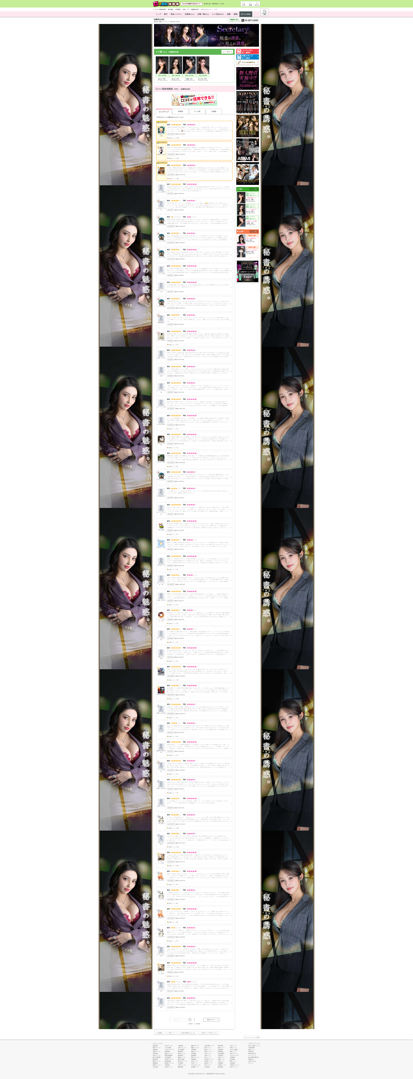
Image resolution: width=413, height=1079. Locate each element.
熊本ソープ (233, 1051)
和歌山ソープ (208, 1063)
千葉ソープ (221, 1061)
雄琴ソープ (207, 1047)
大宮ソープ (207, 1053)
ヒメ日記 (218, 14)
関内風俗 (180, 1051)
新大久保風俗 (156, 1057)
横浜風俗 (220, 1067)
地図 (229, 14)
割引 (166, 14)
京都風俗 (220, 1063)
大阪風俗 (220, 1049)
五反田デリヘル (169, 1059)
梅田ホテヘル (195, 1045)
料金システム (176, 14)
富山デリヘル (234, 1067)
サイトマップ (252, 1055)
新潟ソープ (221, 1047)
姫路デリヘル (195, 1051)
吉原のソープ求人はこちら (209, 1033)
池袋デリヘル (156, 1051)
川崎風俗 (232, 1063)
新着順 (180, 111)
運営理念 (251, 1051)
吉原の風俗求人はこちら (188, 1033)
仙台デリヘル (234, 1053)
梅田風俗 (180, 1067)
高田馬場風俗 (168, 1055)
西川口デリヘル (182, 1061)
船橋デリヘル (182, 1057)
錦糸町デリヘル (169, 1063)
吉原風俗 (159, 1033)
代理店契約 (251, 1047)
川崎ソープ (207, 1055)
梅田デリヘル (195, 1047)
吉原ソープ (172, 1033)
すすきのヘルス (234, 1055)
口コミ (246, 14)
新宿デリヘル (156, 1047)
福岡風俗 (193, 1055)
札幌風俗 (193, 1059)
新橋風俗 (155, 1063)
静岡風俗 (220, 1051)
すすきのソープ (195, 1065)
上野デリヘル (182, 1047)
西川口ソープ (208, 1051)
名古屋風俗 (221, 1053)
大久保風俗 (181, 1049)
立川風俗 (155, 1067)
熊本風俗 (220, 1045)
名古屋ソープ (208, 1061)
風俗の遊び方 (252, 1053)
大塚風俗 (167, 1065)
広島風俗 (220, 1055)
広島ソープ (233, 1047)
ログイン (251, 1063)
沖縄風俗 (193, 1049)
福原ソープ (207, 1049)
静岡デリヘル (195, 1057)
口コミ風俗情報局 (208, 1073)
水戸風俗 (207, 1067)
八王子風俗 (168, 1047)
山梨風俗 (232, 1057)
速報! (236, 14)
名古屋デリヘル (208, 1059)
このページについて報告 (252, 1037)
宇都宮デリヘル (234, 1065)
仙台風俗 (232, 1059)
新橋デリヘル (156, 1065)
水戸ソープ (207, 1065)
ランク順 (197, 111)
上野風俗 (180, 1045)
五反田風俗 (168, 1057)
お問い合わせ (252, 1061)
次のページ (211, 1019)
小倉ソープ (233, 1045)
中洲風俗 (193, 1053)
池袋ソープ (221, 1059)
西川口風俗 (181, 1059)
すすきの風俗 (234, 1049)
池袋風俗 (155, 1049)
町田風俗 (167, 1051)
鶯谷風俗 (155, 1059)
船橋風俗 (180, 1055)
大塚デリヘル (168, 1067)
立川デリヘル (168, 1045)
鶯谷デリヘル (156, 1061)
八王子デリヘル (169, 1049)
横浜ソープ (233, 1061)
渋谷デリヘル (156, 1055)
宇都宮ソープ (222, 1065)
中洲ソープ (194, 1063)
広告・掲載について (254, 1045)
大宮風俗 (180, 1063)
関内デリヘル (182, 1053)
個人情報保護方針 (253, 1057)
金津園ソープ (195, 1067)
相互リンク (251, 1049)
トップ (158, 14)
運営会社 (251, 1059)
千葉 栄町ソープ (209, 1045)
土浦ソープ (221, 1057)
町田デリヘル (168, 1053)
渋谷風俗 (155, 1053)
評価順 (213, 111)
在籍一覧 (203, 14)
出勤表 (189, 14)
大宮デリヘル (182, 1065)
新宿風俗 (155, 1045)
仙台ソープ (207, 1057)
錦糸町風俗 (168, 1061)
